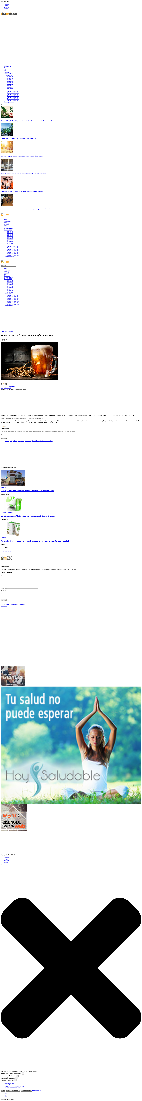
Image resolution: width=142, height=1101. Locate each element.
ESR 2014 (10, 81)
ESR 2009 (10, 88)
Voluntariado (7, 66)
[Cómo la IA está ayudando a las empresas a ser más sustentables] (7, 135)
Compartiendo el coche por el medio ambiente (12, 604)
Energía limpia (18, 441)
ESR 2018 (10, 76)
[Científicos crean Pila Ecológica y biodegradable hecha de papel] (13, 511)
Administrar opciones (9, 1083)
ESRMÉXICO (11, 386)
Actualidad (3, 512)
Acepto (3, 1090)
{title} (5, 1093)
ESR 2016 (10, 78)
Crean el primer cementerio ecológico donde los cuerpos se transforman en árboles (35, 541)
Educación (6, 69)
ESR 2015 (10, 79)
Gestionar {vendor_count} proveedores (14, 1086)
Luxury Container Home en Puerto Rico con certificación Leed (27, 491)
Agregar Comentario (6, 388)
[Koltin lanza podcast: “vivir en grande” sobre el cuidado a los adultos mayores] (7, 188)
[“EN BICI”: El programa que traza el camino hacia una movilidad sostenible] (7, 153)
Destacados (10, 331)
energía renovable (26, 441)
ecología (12, 441)
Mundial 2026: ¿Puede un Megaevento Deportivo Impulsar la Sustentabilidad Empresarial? (26, 120)
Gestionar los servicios (10, 1084)
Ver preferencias (16, 1090)
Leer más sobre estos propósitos (12, 1087)
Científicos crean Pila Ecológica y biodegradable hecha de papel (28, 516)
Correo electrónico (6, 594)
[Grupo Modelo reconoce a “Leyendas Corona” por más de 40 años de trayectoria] (7, 170)
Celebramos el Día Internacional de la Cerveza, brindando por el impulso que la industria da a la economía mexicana (33, 209)
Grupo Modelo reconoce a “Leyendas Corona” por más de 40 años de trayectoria (23, 173)
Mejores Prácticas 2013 (13, 96)
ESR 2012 (10, 84)
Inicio (5, 65)
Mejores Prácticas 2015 (13, 93)
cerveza (7, 441)
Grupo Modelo (36, 441)
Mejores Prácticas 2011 (13, 99)
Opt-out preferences (9, 102)
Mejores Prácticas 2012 (13, 97)
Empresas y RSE (8, 73)
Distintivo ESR (8, 75)
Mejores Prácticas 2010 (13, 100)
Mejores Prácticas (8, 90)
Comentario (4, 588)
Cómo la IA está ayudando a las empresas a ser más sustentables (18, 138)
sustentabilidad (49, 441)
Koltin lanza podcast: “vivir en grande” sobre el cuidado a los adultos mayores (22, 191)
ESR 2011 (10, 85)
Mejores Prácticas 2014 (13, 94)
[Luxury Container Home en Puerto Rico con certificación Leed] (13, 485)
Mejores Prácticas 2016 (13, 91)
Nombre (3, 591)
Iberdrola (42, 441)
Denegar (8, 1090)
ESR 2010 (10, 87)
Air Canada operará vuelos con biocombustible (13, 603)
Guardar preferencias (26, 1090)
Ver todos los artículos (6, 551)
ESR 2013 (10, 82)
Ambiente (6, 68)
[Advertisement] (50, 28)
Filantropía (7, 72)
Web (2, 597)
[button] (71, 968)
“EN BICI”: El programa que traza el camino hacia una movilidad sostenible (22, 156)
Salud (5, 70)
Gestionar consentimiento (7, 1099)
